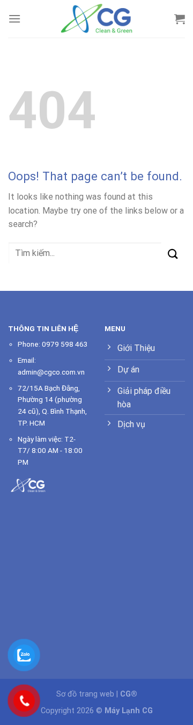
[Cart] (179, 19)
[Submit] (173, 254)
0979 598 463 (65, 344)
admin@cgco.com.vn (51, 372)
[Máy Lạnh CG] (96, 18)
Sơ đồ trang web (85, 694)
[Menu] (14, 18)
